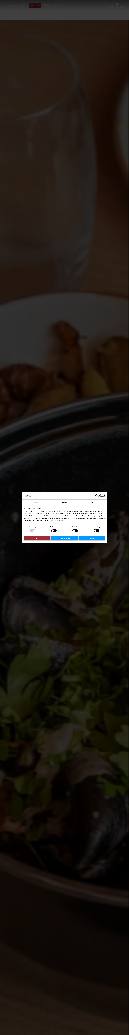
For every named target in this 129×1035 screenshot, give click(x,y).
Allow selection (64, 538)
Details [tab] (64, 502)
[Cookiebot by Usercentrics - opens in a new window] (96, 495)
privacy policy (54, 520)
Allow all (92, 538)
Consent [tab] (36, 502)
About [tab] (93, 502)
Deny (37, 538)
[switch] (54, 530)
